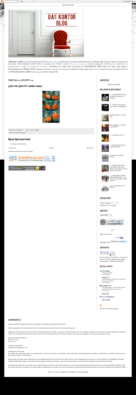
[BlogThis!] (32, 130)
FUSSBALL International (43, 64)
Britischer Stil (38, 62)
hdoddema (73, 372)
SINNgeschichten (93, 69)
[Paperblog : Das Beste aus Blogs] (119, 239)
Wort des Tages (35, 72)
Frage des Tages (109, 62)
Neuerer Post (12, 148)
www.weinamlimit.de (108, 297)
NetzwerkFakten (76, 66)
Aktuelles (12, 61)
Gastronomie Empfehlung (78, 64)
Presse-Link (105, 294)
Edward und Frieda (53, 62)
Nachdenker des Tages (57, 66)
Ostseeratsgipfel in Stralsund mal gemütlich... (118, 125)
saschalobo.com (106, 285)
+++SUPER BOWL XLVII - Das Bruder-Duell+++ (118, 146)
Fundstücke (26, 64)
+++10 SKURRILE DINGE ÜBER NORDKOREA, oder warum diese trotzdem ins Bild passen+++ (118, 178)
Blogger (86, 372)
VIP (126, 69)
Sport (119, 69)
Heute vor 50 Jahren (29, 66)
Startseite (51, 148)
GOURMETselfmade (13, 66)
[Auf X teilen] (34, 130)
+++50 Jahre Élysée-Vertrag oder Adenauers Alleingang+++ (118, 105)
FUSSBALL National (61, 64)
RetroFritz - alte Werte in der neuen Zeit (57, 69)
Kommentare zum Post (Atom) (24, 151)
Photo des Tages (109, 66)
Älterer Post (90, 148)
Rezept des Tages (78, 69)
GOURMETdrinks (108, 64)
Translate (113, 205)
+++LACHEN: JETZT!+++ (118, 135)
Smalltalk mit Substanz (107, 69)
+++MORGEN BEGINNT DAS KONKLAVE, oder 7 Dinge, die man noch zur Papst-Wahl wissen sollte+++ (119, 168)
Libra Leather (106, 300)
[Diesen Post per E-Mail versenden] (31, 130)
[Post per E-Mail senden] (27, 130)
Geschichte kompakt (93, 64)
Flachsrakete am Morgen (90, 62)
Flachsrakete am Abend (68, 62)
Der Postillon (106, 271)
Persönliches (90, 66)
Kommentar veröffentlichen (18, 144)
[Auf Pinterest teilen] (38, 130)
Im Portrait (43, 66)
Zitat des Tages (48, 72)
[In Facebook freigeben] (36, 130)
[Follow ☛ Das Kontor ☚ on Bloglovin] (118, 242)
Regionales (39, 69)
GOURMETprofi (120, 64)
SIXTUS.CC (105, 277)
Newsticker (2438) (107, 273)
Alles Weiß (27, 62)
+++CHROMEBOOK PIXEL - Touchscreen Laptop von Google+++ (118, 96)
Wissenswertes (17, 71)
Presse (27, 69)
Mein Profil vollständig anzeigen (109, 308)
